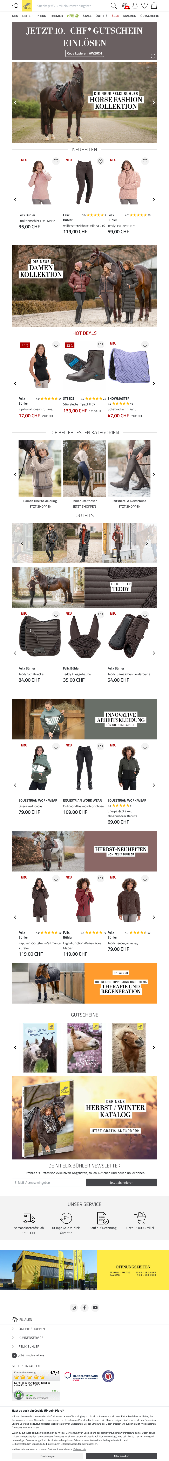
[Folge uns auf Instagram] (74, 1308)
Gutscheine (149, 15)
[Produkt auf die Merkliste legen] (56, 161)
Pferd (41, 15)
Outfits (102, 15)
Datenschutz (79, 1449)
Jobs (29, 1355)
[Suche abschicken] (114, 6)
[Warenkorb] (154, 4)
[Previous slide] (15, 102)
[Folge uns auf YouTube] (95, 1308)
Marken (129, 15)
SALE (115, 15)
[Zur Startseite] (27, 5)
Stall (87, 15)
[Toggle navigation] (15, 5)
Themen (56, 15)
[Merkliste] (144, 4)
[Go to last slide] (15, 200)
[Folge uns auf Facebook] (84, 1308)
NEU (15, 15)
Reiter (27, 15)
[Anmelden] (135, 4)
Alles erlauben (121, 1456)
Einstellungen (47, 1456)
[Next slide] (153, 102)
